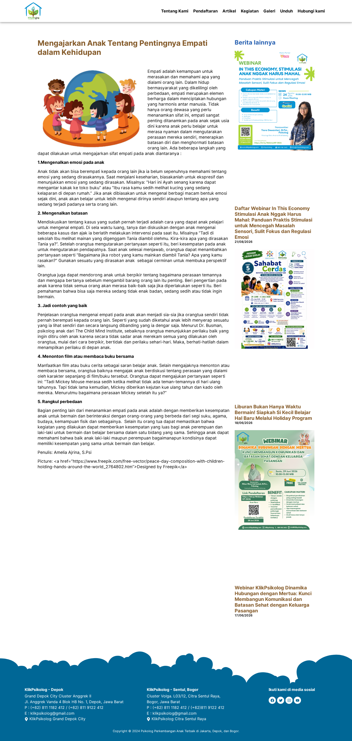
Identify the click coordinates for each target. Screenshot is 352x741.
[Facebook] (272, 700)
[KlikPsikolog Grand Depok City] (26, 719)
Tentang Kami (174, 11)
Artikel (229, 11)
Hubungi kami (311, 11)
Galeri (269, 11)
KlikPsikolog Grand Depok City (57, 718)
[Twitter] (280, 700)
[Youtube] (297, 700)
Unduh (286, 11)
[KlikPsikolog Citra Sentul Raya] (148, 719)
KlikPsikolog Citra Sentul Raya (179, 718)
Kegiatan (250, 11)
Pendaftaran (205, 11)
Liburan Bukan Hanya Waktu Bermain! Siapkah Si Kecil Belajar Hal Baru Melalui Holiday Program (273, 412)
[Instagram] (289, 700)
